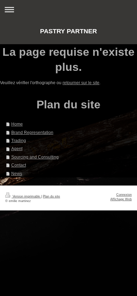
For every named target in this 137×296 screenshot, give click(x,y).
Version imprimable (26, 196)
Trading (18, 140)
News (16, 173)
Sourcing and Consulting (35, 157)
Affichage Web (121, 199)
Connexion (124, 195)
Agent (16, 148)
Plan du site (51, 196)
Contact (18, 165)
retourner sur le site (81, 82)
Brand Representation (32, 132)
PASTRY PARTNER (68, 31)
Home (17, 124)
